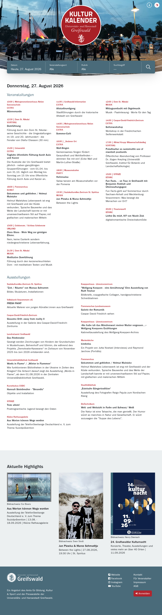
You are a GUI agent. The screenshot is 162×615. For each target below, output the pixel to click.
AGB (136, 586)
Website (115, 574)
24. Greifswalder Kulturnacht (128, 542)
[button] (156, 5)
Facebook (116, 578)
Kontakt (138, 574)
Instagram (116, 582)
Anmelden (144, 593)
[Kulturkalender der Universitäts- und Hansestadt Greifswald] (81, 25)
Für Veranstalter (142, 578)
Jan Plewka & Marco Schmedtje (78, 546)
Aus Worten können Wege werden (28, 508)
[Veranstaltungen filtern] (148, 67)
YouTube (116, 586)
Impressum (140, 582)
